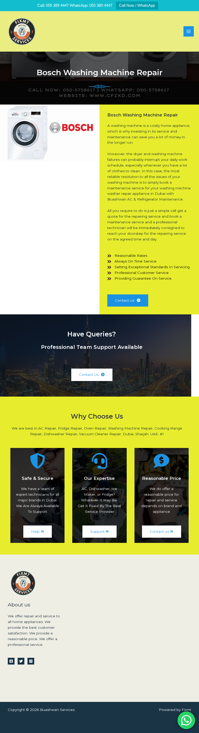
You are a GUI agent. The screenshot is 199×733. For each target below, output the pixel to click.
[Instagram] (30, 661)
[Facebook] (11, 661)
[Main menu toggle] (188, 31)
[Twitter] (21, 661)
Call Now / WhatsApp (137, 5)
